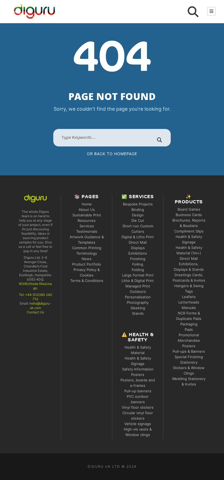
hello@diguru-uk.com (40, 305)
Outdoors (138, 291)
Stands (138, 313)
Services (86, 226)
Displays (138, 248)
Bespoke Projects (138, 204)
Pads (189, 329)
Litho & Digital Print (138, 280)
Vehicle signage (137, 424)
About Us (87, 209)
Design (138, 215)
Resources (87, 220)
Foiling (137, 264)
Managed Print (137, 286)
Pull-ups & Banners (189, 351)
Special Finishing (189, 357)
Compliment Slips (189, 231)
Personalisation (138, 297)
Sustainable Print (86, 215)
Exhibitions (137, 253)
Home (87, 204)
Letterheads (188, 302)
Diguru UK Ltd (104, 466)
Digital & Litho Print (138, 237)
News (87, 259)
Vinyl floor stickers (138, 407)
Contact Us (35, 312)
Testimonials (86, 231)
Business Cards (189, 215)
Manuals (189, 307)
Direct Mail (138, 242)
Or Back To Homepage (112, 153)
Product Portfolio (86, 264)
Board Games (189, 209)
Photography (138, 302)
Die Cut (137, 220)
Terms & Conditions (86, 280)
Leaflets (189, 297)
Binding (137, 209)
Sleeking (138, 308)
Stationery (189, 362)
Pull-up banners (137, 391)
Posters (188, 346)
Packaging (189, 324)
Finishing (137, 259)
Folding (138, 269)
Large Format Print (138, 275)
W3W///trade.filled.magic (35, 286)
